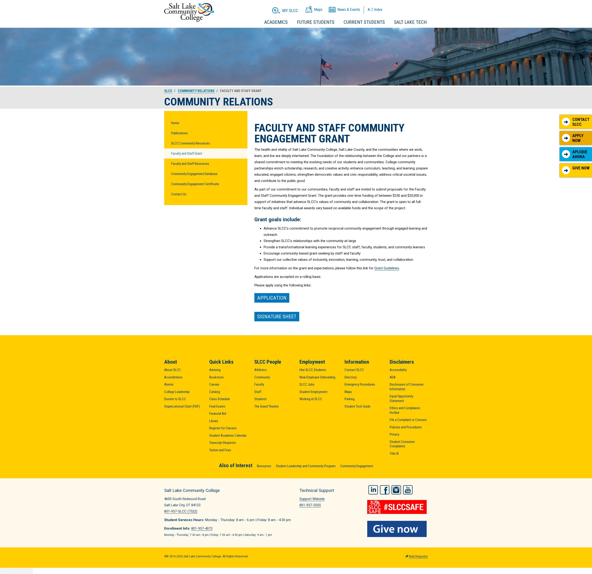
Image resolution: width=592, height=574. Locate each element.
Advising (215, 370)
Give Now (580, 168)
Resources (264, 466)
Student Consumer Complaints (402, 444)
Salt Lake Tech (410, 22)
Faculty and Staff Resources (190, 164)
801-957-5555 (310, 505)
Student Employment (313, 392)
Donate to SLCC (175, 399)
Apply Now (577, 138)
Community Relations (196, 91)
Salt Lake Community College (189, 12)
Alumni (168, 384)
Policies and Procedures (406, 427)
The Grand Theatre (266, 406)
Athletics (260, 370)
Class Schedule (219, 399)
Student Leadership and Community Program (306, 466)
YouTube (408, 489)
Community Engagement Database (194, 174)
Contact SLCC (580, 122)
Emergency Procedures (360, 384)
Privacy (394, 434)
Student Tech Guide (357, 406)
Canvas (214, 384)
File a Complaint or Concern (408, 420)
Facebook (384, 489)
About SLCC (172, 370)
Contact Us (178, 194)
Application (272, 298)
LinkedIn (373, 489)
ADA (393, 377)
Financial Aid (217, 413)
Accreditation (173, 377)
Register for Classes (223, 428)
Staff (257, 392)
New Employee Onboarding (317, 377)
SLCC (168, 91)
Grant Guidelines (386, 268)
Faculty (259, 384)
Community (262, 377)
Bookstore (216, 377)
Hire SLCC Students (312, 370)
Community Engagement (356, 466)
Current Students (364, 22)
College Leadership (177, 392)
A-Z (375, 9)
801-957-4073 (202, 528)
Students (260, 399)
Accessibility (398, 370)
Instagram (396, 489)
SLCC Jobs (306, 384)
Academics (276, 22)
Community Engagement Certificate (195, 184)
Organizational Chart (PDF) (182, 406)
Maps (348, 392)
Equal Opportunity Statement (401, 398)
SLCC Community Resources (190, 143)
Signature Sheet (276, 316)
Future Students (315, 22)
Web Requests (418, 556)
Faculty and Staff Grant (186, 153)
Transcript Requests (222, 443)
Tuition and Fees (220, 450)
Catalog (214, 392)
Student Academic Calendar (228, 435)
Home (175, 123)
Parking (350, 399)
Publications (179, 133)
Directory (351, 377)
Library (213, 421)
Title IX (394, 453)
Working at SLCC (310, 399)
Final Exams (217, 406)
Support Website (312, 499)
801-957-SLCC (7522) (180, 511)
